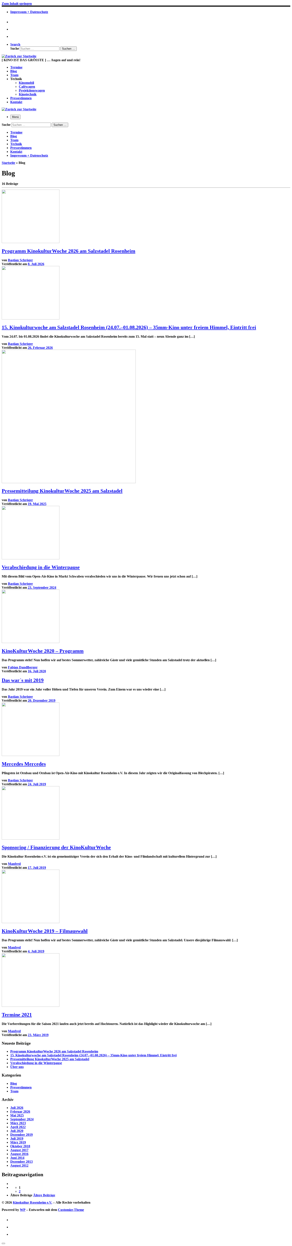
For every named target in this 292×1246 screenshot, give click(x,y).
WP (22, 1210)
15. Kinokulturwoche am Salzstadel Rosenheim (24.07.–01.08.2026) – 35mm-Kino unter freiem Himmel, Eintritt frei (129, 327)
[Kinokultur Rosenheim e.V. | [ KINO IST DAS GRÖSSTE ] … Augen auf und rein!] (19, 56)
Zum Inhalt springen (17, 3)
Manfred (14, 864)
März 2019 (18, 1142)
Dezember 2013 (21, 1161)
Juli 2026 (16, 1107)
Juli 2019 (16, 1138)
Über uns (17, 1067)
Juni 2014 (17, 1158)
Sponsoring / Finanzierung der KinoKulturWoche (56, 847)
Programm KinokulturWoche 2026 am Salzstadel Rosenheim (68, 251)
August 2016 (19, 1154)
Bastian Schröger (20, 260)
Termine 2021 (17, 1014)
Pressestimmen (21, 1087)
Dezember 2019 (21, 1134)
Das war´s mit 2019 (23, 680)
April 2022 (18, 1127)
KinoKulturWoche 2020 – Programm (43, 651)
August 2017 (19, 1150)
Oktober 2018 (20, 1146)
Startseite (8, 163)
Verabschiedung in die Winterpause (41, 567)
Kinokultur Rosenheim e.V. (32, 1202)
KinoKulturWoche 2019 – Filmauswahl (45, 931)
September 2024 (22, 1119)
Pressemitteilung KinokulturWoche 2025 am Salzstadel (62, 491)
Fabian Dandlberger (23, 667)
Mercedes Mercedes (24, 764)
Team (14, 1091)
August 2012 (19, 1165)
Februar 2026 (20, 1111)
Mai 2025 (17, 1115)
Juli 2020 (16, 1131)
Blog (13, 1083)
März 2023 (18, 1123)
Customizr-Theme (71, 1210)
